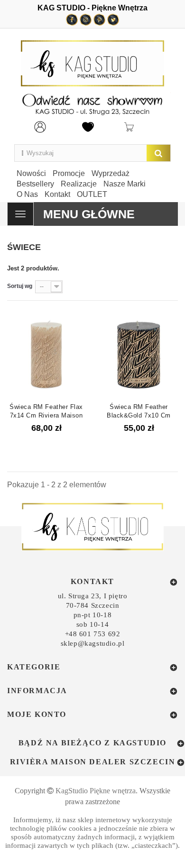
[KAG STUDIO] (92, 63)
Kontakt (57, 194)
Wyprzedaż (111, 173)
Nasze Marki (124, 184)
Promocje (69, 173)
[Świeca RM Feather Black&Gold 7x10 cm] (139, 354)
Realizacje (79, 184)
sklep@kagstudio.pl (93, 643)
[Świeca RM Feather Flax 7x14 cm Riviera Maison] (46, 354)
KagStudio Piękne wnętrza (96, 791)
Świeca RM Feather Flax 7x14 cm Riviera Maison (46, 411)
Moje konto (36, 714)
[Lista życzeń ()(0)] (88, 126)
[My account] (40, 126)
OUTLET (92, 194)
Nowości (31, 173)
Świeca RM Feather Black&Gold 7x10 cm (138, 411)
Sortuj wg (19, 286)
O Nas (27, 194)
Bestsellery (35, 184)
